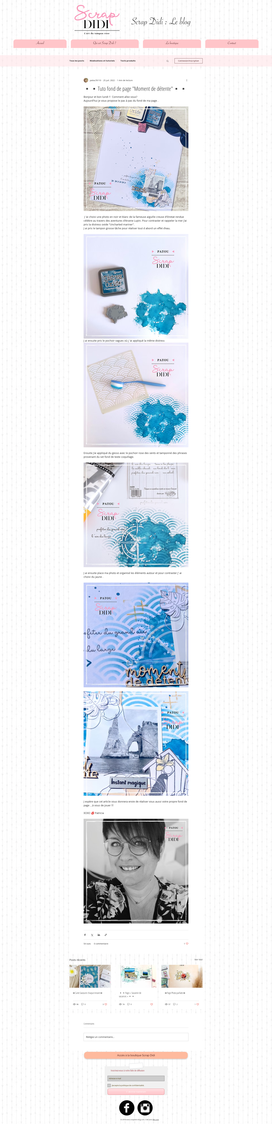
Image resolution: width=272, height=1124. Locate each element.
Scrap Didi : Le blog (161, 23)
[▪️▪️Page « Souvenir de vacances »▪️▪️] (136, 976)
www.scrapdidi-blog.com (135, 1119)
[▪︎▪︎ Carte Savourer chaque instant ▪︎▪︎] (90, 976)
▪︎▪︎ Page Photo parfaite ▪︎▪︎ (175, 993)
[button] (167, 61)
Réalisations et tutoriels (102, 61)
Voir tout (199, 959)
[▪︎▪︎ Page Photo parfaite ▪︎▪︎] (182, 976)
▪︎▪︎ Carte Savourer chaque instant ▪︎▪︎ (87, 993)
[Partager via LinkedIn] (98, 935)
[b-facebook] (127, 1108)
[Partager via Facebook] (85, 935)
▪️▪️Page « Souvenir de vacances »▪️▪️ (130, 994)
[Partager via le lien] (105, 935)
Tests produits (128, 61)
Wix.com (156, 1119)
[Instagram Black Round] (145, 1108)
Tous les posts (76, 61)
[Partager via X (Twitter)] (92, 935)
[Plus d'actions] (186, 80)
